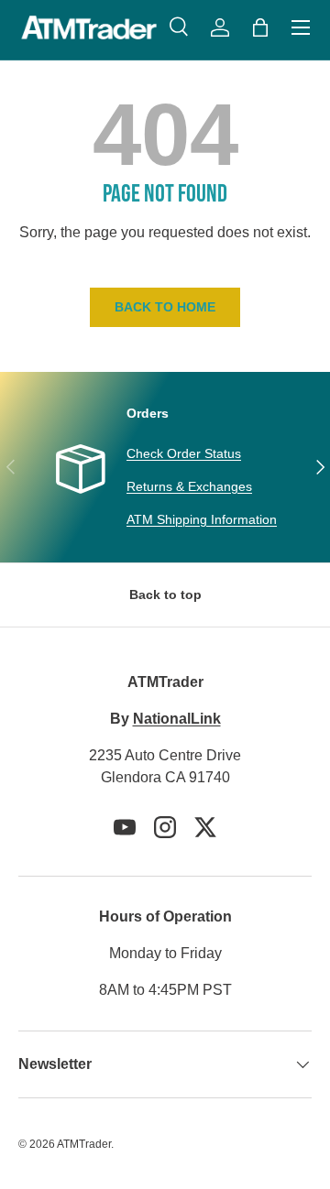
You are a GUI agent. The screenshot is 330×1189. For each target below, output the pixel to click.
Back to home (165, 307)
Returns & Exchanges (189, 486)
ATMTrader (84, 1144)
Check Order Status (183, 453)
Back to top (165, 594)
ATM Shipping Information (201, 519)
